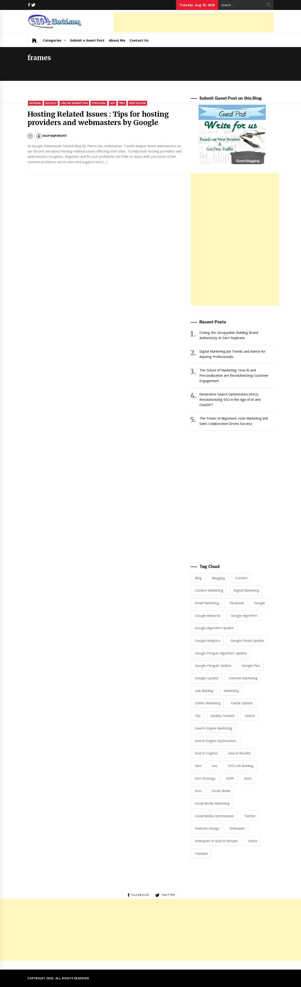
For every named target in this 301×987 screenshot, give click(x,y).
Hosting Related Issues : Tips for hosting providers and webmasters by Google (98, 118)
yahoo (252, 841)
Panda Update (242, 703)
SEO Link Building (241, 765)
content (241, 578)
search (250, 715)
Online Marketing (74, 103)
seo (214, 765)
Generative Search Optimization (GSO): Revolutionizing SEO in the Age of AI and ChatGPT (229, 399)
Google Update (206, 678)
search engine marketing (213, 728)
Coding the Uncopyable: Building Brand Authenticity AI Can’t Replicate (228, 335)
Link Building (204, 690)
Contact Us (139, 40)
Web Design (137, 103)
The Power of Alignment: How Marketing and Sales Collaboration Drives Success (233, 421)
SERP (230, 778)
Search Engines (206, 753)
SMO (122, 103)
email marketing (207, 603)
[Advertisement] (193, 22)
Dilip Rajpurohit (55, 136)
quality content (222, 715)
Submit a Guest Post (87, 40)
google (259, 603)
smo (198, 790)
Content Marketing (209, 590)
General (35, 103)
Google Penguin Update (213, 665)
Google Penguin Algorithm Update (221, 653)
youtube (201, 853)
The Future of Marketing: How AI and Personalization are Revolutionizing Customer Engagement (234, 375)
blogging (218, 578)
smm (248, 778)
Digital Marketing (246, 590)
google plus (251, 665)
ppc (198, 715)
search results (239, 753)
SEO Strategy (205, 778)
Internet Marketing (243, 678)
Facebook (236, 603)
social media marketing (212, 803)
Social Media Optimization (214, 816)
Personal (99, 103)
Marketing (231, 690)
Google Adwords (208, 615)
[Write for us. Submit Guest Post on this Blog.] (232, 134)
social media (221, 790)
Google (51, 103)
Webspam (237, 828)
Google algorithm (244, 615)
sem (198, 765)
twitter (250, 816)
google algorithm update (214, 628)
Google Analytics (207, 640)
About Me (117, 40)
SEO (112, 103)
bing (198, 578)
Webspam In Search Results (216, 841)
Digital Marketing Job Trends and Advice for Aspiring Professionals (232, 354)
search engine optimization (216, 740)
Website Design (207, 828)
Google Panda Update (247, 640)
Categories (52, 40)
